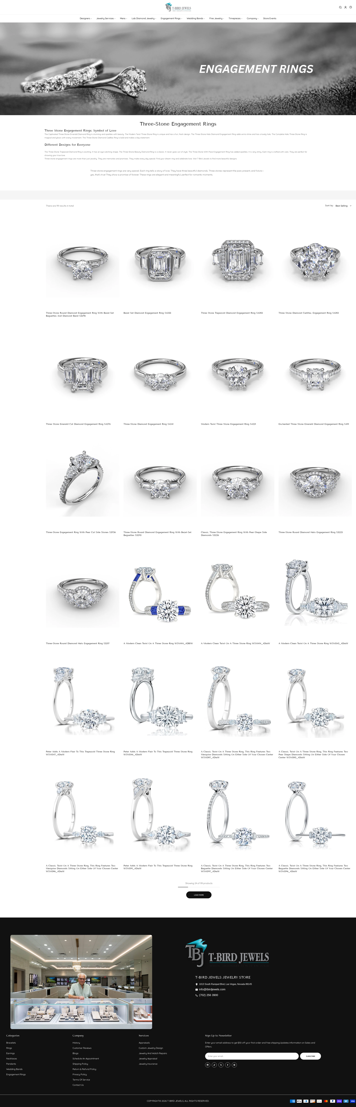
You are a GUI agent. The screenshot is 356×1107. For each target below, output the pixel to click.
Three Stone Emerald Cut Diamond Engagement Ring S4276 (78, 424)
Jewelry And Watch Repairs (153, 1053)
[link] (86, 18)
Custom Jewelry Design (151, 1048)
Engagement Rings (16, 1074)
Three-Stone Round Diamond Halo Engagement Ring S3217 (77, 643)
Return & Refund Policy (84, 1069)
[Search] (340, 7)
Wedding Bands (14, 1069)
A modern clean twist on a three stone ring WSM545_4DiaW (313, 643)
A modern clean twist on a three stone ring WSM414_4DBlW (158, 643)
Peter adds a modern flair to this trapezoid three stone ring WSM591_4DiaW (157, 867)
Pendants (11, 1063)
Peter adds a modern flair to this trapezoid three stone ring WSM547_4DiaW (80, 753)
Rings (9, 1048)
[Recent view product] (350, 7)
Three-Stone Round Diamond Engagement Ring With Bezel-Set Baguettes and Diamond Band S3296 (80, 314)
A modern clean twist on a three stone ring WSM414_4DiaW (235, 643)
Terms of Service (81, 1079)
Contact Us (78, 1085)
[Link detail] (207, 1064)
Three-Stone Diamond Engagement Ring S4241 (148, 424)
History (76, 1042)
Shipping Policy (80, 1063)
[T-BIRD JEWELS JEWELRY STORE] (178, 7)
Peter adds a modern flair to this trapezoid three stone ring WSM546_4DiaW (157, 753)
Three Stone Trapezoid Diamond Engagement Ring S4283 (232, 313)
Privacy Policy (80, 1074)
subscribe (310, 1056)
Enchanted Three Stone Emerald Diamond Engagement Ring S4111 (314, 424)
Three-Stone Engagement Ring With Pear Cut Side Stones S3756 (81, 532)
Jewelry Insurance (148, 1063)
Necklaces (11, 1058)
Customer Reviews (82, 1048)
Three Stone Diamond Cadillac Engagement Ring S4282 (309, 313)
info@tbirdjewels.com (212, 989)
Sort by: (329, 205)
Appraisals (144, 1042)
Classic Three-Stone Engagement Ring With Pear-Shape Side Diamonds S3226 (234, 533)
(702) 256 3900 (208, 995)
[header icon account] (345, 7)
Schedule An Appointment (86, 1058)
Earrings (10, 1053)
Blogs (75, 1053)
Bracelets (11, 1042)
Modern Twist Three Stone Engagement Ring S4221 (228, 424)
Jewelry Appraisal (148, 1058)
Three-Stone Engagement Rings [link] (178, 124)
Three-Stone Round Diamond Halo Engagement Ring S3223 (311, 532)
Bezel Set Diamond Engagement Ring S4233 (147, 313)
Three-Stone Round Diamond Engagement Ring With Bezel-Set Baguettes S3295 (157, 533)
